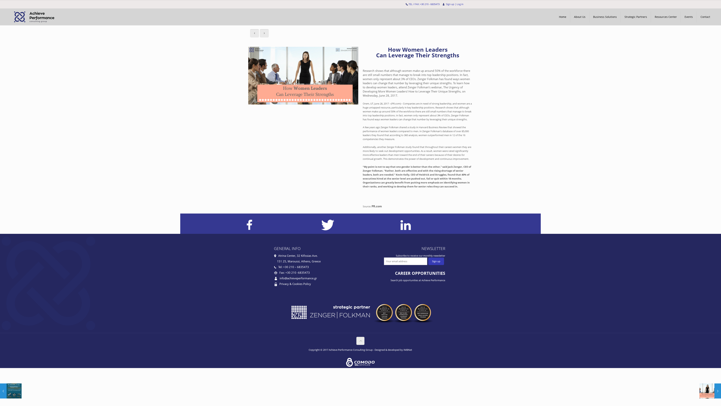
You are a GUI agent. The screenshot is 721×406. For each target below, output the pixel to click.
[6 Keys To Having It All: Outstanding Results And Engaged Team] (11, 390)
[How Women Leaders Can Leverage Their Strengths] (710, 390)
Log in (460, 4)
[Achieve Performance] (33, 16)
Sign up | (451, 4)
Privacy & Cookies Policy (295, 284)
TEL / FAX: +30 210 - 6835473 (424, 4)
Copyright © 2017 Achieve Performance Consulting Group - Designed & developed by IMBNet (360, 349)
